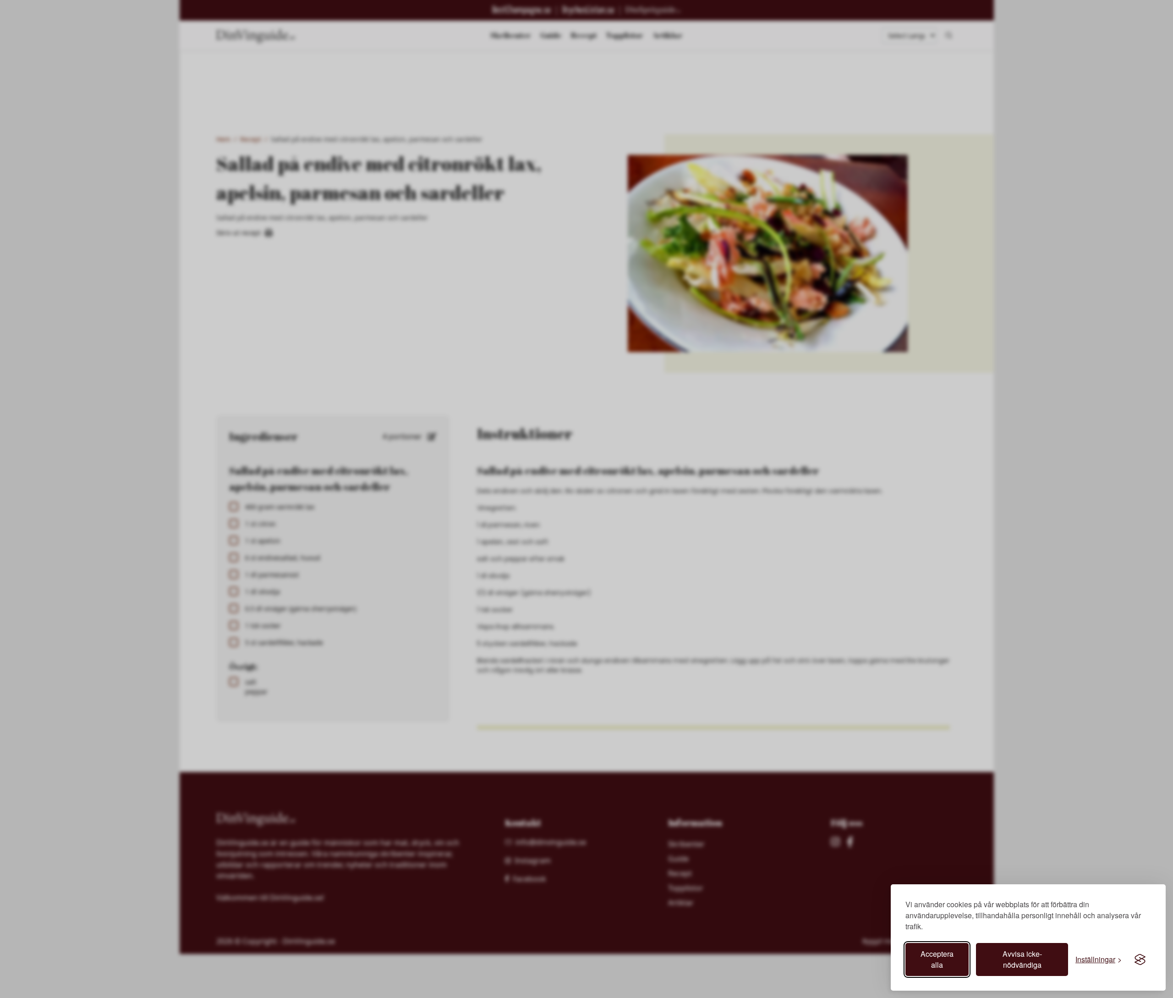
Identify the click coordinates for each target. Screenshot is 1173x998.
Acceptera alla (937, 959)
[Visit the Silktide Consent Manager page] (1140, 959)
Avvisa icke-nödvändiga (1022, 959)
